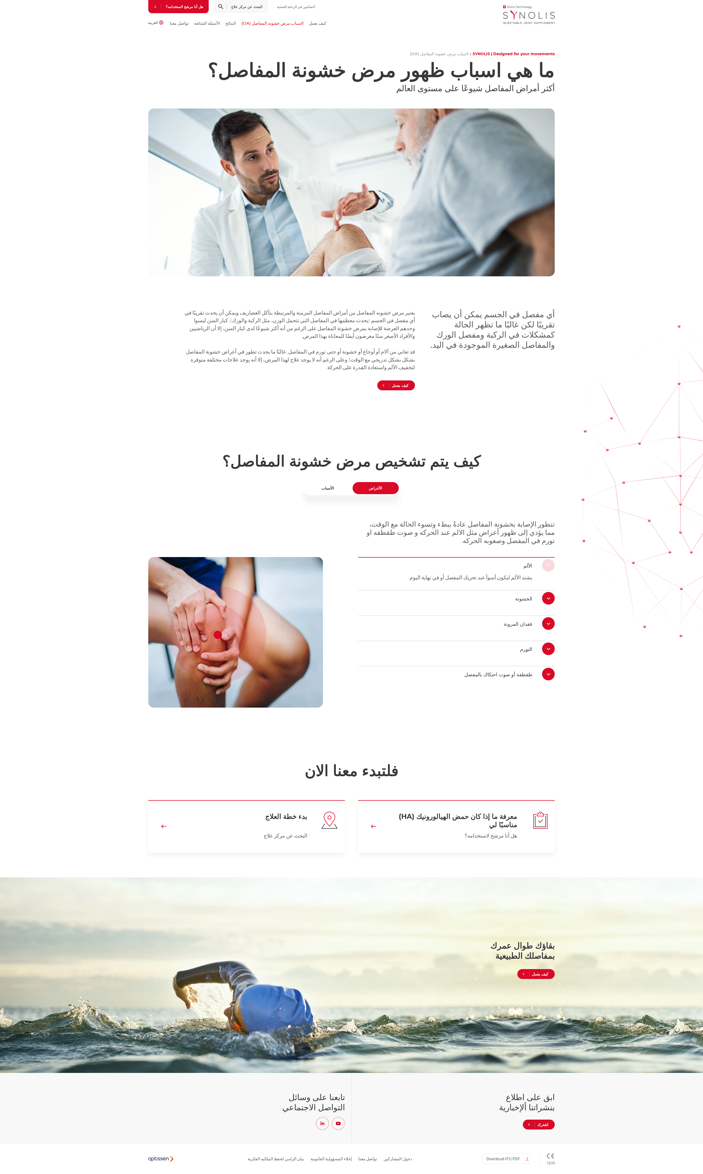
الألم (527, 566)
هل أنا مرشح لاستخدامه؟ (184, 6)
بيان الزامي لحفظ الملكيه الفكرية (276, 1159)
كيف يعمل (317, 23)
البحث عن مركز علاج (247, 6)
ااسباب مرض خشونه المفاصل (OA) (272, 23)
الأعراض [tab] (375, 488)
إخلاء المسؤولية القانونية (331, 1159)
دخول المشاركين (398, 1159)
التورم (526, 649)
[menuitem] (317, 23)
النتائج (230, 23)
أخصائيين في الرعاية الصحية (296, 7)
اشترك (542, 1124)
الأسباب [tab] (328, 488)
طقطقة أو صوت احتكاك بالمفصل (498, 675)
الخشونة (523, 599)
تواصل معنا (179, 23)
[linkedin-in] (322, 1123)
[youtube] (338, 1123)
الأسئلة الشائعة (207, 23)
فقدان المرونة (518, 624)
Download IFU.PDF (503, 1158)
